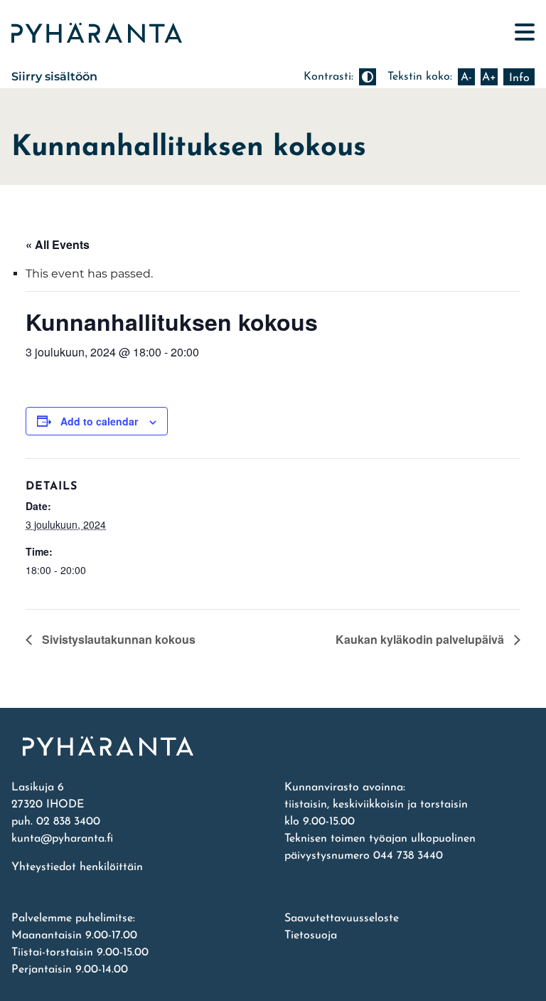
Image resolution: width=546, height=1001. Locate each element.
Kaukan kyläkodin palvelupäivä (421, 639)
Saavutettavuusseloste (341, 918)
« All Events (58, 244)
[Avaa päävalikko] (525, 32)
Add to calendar (99, 421)
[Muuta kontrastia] (367, 76)
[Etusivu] (273, 746)
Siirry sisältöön (54, 76)
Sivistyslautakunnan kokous (117, 639)
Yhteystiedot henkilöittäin (77, 867)
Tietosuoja (310, 935)
